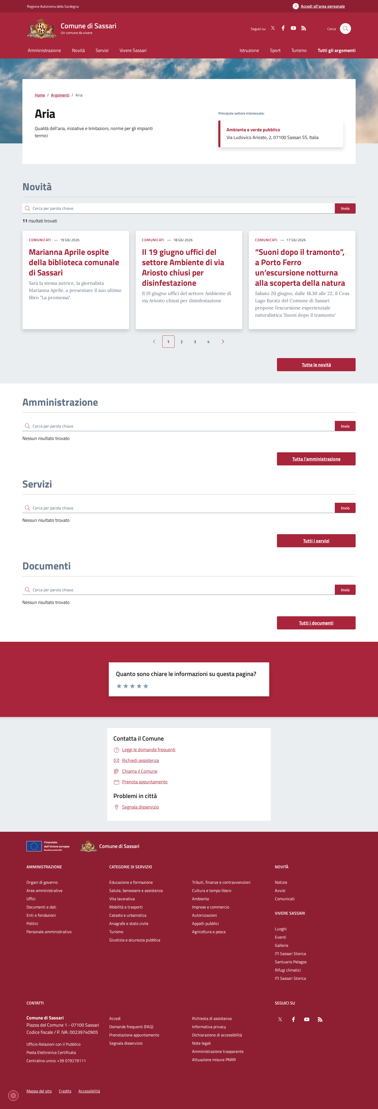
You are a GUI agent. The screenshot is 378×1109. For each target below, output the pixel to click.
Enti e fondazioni (41, 915)
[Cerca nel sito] (345, 28)
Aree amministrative (44, 890)
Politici (32, 923)
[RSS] (301, 28)
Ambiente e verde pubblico (253, 130)
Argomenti (60, 95)
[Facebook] (281, 28)
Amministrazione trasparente (218, 1051)
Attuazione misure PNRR (214, 1059)
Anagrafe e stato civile (128, 923)
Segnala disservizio (125, 1043)
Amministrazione (44, 867)
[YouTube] (291, 28)
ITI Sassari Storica (290, 953)
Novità (282, 867)
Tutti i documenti (316, 622)
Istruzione (249, 50)
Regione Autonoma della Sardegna (53, 6)
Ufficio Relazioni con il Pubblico (53, 1044)
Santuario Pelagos (291, 962)
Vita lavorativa (122, 899)
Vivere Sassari (290, 913)
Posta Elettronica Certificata (51, 1052)
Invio (345, 208)
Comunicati (40, 239)
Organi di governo (42, 882)
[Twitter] (271, 28)
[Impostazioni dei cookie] (13, 1095)
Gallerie (281, 945)
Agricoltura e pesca (209, 932)
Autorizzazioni (204, 915)
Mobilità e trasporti (126, 907)
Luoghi (281, 929)
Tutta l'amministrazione (316, 458)
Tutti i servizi (316, 540)
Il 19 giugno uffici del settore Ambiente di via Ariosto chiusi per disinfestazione (183, 267)
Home (40, 95)
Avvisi (280, 890)
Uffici (30, 899)
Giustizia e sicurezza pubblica (134, 940)
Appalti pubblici (205, 923)
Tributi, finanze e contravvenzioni (221, 882)
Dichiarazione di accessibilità (217, 1035)
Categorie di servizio (130, 867)
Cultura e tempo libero (211, 890)
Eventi (280, 937)
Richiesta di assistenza (212, 1018)
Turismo (299, 50)
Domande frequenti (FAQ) (131, 1027)
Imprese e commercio (210, 907)
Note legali (201, 1043)
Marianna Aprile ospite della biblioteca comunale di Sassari (74, 262)
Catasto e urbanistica (127, 915)
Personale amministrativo (48, 932)
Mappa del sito (39, 1091)
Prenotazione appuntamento (134, 1035)
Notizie (281, 882)
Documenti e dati (41, 907)
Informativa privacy (209, 1027)
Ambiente (200, 899)
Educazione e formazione (131, 882)
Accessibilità (89, 1091)
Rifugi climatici (288, 970)
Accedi (115, 1018)
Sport (275, 50)
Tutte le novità (316, 364)
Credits (65, 1091)
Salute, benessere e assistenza (136, 890)
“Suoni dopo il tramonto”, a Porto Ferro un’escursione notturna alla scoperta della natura (300, 267)
